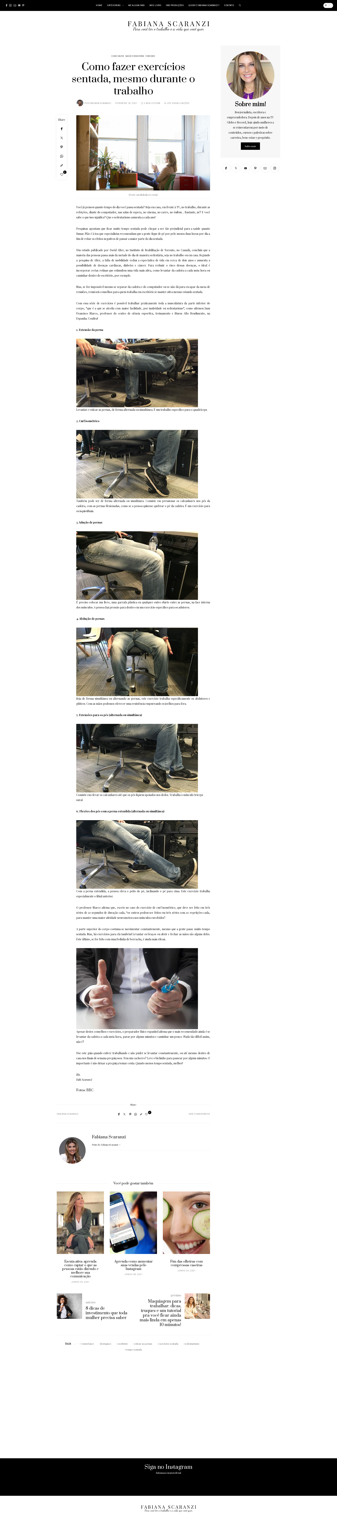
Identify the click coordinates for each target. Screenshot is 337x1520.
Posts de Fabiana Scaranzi (105, 1144)
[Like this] (61, 174)
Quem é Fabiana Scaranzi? (203, 5)
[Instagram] (10, 5)
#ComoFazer (86, 1343)
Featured (150, 56)
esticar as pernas (143, 1343)
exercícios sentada (168, 1343)
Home (99, 5)
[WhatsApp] (62, 156)
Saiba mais (250, 146)
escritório (122, 1343)
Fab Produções (175, 5)
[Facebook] (6, 5)
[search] (240, 5)
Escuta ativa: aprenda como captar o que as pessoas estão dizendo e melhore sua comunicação (80, 1269)
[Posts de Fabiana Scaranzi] (80, 103)
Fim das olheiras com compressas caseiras (186, 1263)
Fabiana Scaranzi (100, 103)
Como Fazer (117, 56)
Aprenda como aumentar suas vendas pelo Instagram (133, 1265)
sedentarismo (191, 1343)
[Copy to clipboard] (62, 165)
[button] (63, 1239)
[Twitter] (62, 137)
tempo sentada (134, 1349)
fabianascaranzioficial (168, 1472)
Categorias (114, 5)
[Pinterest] (23, 5)
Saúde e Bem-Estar (134, 56)
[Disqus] (133, 1401)
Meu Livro (155, 5)
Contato (229, 5)
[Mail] (15, 5)
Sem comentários (199, 1114)
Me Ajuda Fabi (136, 5)
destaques (105, 1343)
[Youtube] (19, 5)
